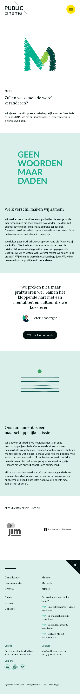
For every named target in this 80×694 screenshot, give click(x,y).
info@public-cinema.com (54, 650)
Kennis (9, 603)
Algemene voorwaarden (14, 685)
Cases (8, 597)
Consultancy (12, 577)
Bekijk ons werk (43, 335)
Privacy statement (33, 685)
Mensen (46, 577)
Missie (46, 589)
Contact (10, 608)
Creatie (9, 589)
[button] (40, 54)
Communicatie (13, 583)
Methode (47, 583)
